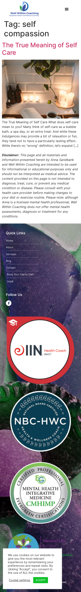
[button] (67, 9)
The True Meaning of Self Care (39, 48)
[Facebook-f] (8, 303)
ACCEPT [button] (41, 580)
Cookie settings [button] (19, 580)
